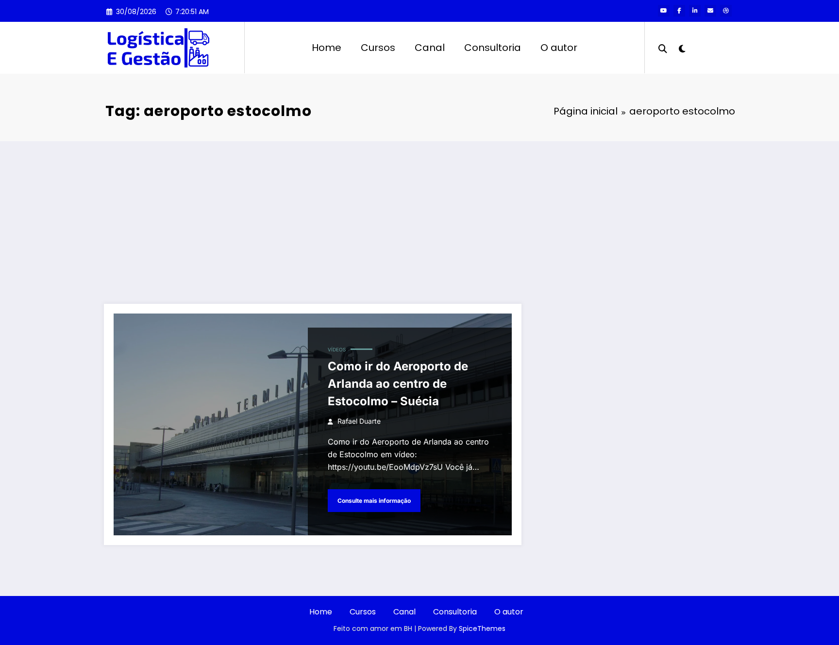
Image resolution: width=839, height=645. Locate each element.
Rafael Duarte (359, 421)
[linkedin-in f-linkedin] (695, 11)
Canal (430, 47)
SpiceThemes (482, 628)
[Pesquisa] (662, 47)
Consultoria (492, 47)
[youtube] (664, 11)
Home (326, 47)
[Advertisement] (419, 214)
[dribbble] (726, 11)
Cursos (378, 47)
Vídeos (337, 349)
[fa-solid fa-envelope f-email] (710, 11)
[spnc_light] (681, 47)
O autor (558, 47)
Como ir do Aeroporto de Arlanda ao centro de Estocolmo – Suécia (398, 383)
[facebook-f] (679, 11)
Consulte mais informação (374, 500)
